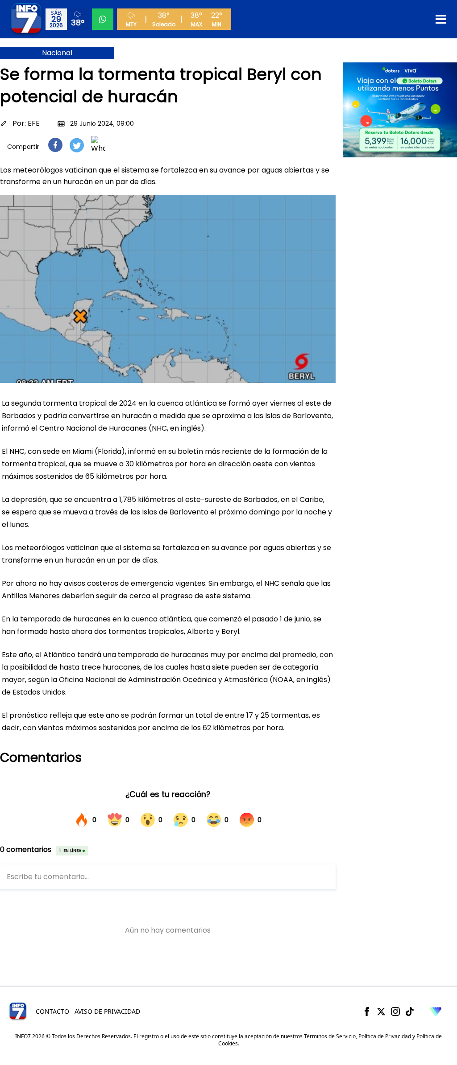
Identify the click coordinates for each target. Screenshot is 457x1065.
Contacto (52, 1011)
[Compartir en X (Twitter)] (77, 145)
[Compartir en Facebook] (55, 145)
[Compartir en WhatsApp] (98, 145)
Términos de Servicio (330, 1036)
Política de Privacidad (384, 1036)
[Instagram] (395, 1011)
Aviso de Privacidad (107, 1011)
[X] (381, 1011)
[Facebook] (366, 1011)
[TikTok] (409, 1011)
